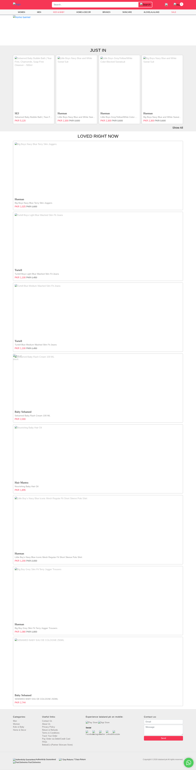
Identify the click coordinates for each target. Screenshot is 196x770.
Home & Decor (83, 12)
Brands (106, 12)
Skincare (127, 12)
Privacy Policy (48, 727)
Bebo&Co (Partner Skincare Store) (57, 745)
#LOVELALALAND (151, 12)
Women (21, 12)
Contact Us (47, 721)
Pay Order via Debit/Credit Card (56, 739)
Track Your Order (49, 736)
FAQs (44, 742)
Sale (173, 12)
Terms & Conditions (51, 733)
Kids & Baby (58, 12)
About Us (46, 724)
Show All (177, 127)
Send (163, 738)
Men (39, 12)
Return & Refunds (50, 730)
